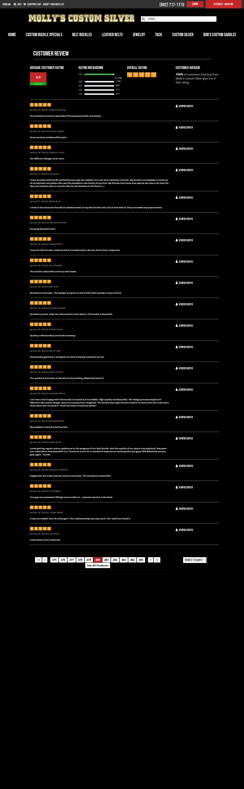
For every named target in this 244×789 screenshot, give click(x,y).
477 (71, 560)
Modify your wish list (53, 4)
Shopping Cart (34, 4)
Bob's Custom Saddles (219, 34)
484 (132, 560)
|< (38, 560)
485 (141, 560)
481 (106, 560)
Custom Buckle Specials (44, 34)
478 (80, 560)
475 (54, 560)
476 (63, 560)
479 (89, 560)
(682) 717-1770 (172, 5)
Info (19, 4)
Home (12, 34)
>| (157, 560)
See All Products (97, 565)
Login (195, 4)
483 (124, 560)
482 (115, 560)
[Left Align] (129, 74)
